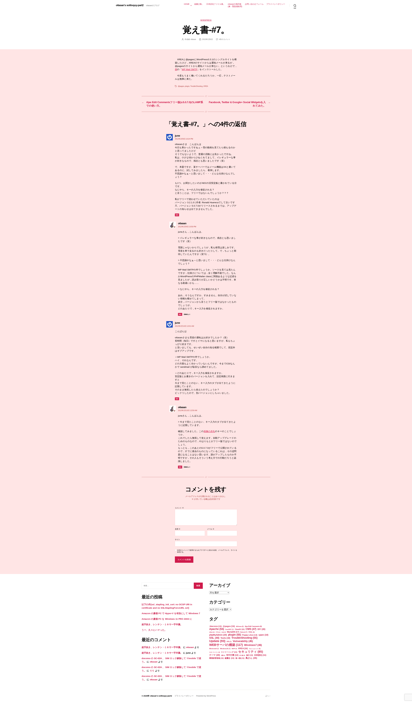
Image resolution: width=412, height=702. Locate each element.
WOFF (234, 648)
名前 (177, 529)
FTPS (218, 632)
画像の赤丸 (209, 431)
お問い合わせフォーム (254, 4)
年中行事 (232, 655)
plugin (187, 86)
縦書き (229, 658)
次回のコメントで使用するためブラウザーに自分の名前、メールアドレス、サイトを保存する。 (207, 551)
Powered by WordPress (206, 696)
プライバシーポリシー (275, 4)
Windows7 (253, 645)
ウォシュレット (254, 648)
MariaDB (233, 632)
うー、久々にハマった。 (154, 630)
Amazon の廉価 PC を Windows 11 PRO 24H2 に (167, 619)
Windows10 (225, 648)
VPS (229, 641)
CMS (251, 629)
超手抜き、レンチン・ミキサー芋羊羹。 (162, 624)
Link (223, 632)
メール (210, 529)
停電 (223, 655)
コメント (179, 508)
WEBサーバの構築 (226, 645)
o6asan (193, 39)
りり (152, 670)
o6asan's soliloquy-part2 (129, 5)
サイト (177, 539)
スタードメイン (214, 652)
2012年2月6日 (207, 39)
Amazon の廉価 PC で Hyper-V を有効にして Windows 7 (171, 613)
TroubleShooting (196, 86)
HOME (186, 4)
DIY (261, 629)
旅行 (249, 655)
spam (263, 635)
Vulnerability (243, 641)
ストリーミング (229, 652)
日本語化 (260, 655)
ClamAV (240, 629)
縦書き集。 (199, 4)
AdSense (240, 626)
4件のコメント (224, 39)
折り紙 (242, 655)
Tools (225, 638)
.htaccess (215, 626)
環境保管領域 (216, 658)
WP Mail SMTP (189, 69)
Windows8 (214, 648)
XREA (205, 86)
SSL (214, 637)
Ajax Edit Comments (253, 626)
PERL (251, 632)
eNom (212, 632)
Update (217, 641)
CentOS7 (229, 629)
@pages (181, 86)
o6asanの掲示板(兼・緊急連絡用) (235, 5)
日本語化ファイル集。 (215, 4)
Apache (216, 628)
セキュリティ (250, 651)
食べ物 (239, 658)
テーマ (214, 655)
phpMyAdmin (218, 635)
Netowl (243, 632)
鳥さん (251, 658)
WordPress (206, 20)
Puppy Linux (249, 635)
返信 (177, 215)
